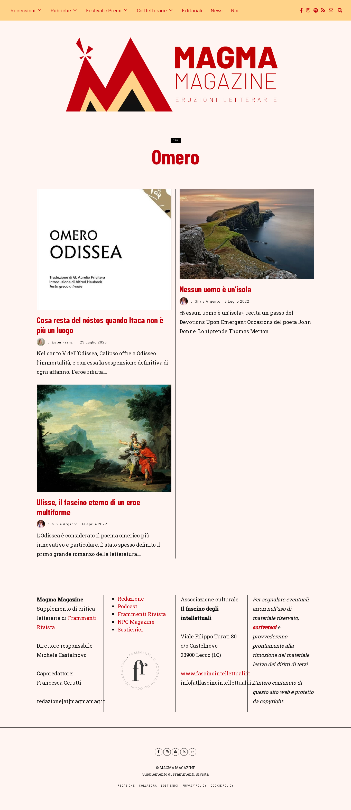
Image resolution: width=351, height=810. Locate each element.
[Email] (331, 10)
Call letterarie (152, 10)
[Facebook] (301, 10)
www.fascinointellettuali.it (215, 673)
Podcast (127, 606)
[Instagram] (308, 10)
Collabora (148, 785)
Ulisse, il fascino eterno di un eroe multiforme (88, 507)
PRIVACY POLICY (194, 785)
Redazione (131, 598)
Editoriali (192, 10)
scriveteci (264, 627)
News (217, 10)
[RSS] (323, 10)
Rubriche (61, 10)
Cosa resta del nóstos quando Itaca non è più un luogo (100, 325)
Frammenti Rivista (142, 614)
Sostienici (130, 629)
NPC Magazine (136, 621)
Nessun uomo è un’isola (215, 289)
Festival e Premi (104, 10)
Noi (234, 10)
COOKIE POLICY (222, 785)
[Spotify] (315, 10)
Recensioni (23, 10)
